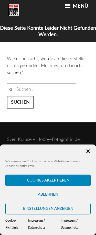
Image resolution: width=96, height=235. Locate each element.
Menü (79, 6)
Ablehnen (48, 194)
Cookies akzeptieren (48, 180)
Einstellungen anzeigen (48, 209)
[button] (88, 151)
